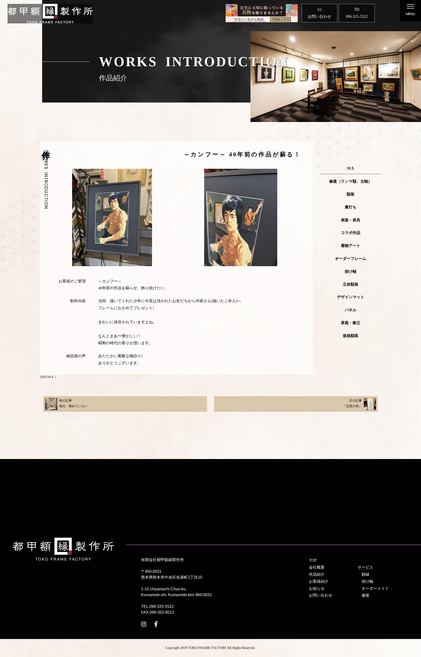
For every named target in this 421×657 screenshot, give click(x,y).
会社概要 (317, 567)
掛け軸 (350, 271)
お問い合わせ (320, 595)
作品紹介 (317, 574)
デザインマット (350, 297)
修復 (365, 595)
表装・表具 (350, 220)
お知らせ (317, 588)
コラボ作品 (350, 233)
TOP (312, 560)
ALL (350, 168)
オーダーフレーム (350, 258)
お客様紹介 (318, 581)
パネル (350, 310)
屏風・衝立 (350, 323)
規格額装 (350, 336)
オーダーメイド (375, 588)
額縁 (365, 574)
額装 (350, 194)
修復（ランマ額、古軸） (350, 181)
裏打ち (350, 207)
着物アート (350, 246)
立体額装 (350, 284)
